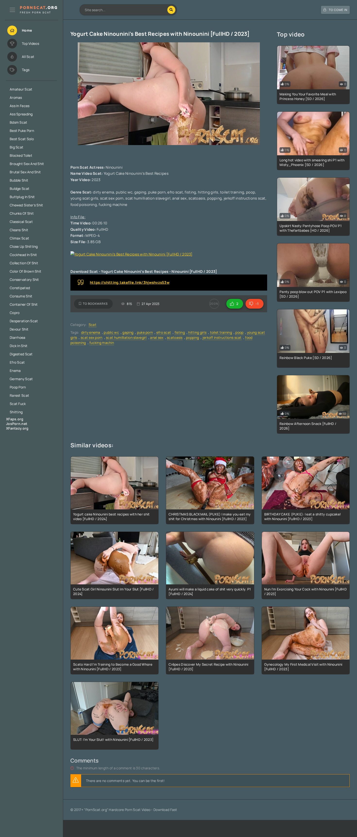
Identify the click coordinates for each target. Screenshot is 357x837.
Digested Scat (21, 354)
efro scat (163, 332)
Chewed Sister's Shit (26, 205)
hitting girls (197, 332)
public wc (111, 332)
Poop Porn (18, 387)
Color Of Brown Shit (25, 271)
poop (239, 332)
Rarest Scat (19, 395)
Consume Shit (21, 296)
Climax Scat (19, 238)
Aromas (16, 97)
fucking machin (101, 342)
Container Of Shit (24, 304)
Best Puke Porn (22, 130)
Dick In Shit (18, 345)
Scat (92, 324)
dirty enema (90, 332)
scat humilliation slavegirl (126, 337)
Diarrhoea (18, 337)
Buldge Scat (19, 188)
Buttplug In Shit (22, 196)
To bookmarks (95, 304)
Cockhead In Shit (23, 254)
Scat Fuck (18, 403)
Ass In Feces (19, 105)
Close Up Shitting (24, 246)
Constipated (20, 287)
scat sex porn (91, 337)
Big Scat (16, 147)
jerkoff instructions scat (222, 337)
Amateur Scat (21, 89)
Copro (14, 312)
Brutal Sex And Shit (25, 172)
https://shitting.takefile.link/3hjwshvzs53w (130, 282)
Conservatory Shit (24, 279)
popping (192, 337)
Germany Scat (21, 379)
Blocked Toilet (21, 155)
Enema (15, 370)
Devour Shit (19, 329)
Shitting (16, 412)
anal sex (156, 337)
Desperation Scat (24, 321)
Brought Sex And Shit (27, 163)
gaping (127, 332)
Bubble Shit (19, 180)
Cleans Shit (19, 230)
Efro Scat (17, 362)
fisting (180, 332)
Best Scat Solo (22, 139)
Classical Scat (21, 221)
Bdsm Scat (18, 122)
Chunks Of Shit (22, 213)
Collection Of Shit (24, 263)
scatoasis (175, 337)
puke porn (145, 332)
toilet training (221, 332)
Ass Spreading (21, 114)
